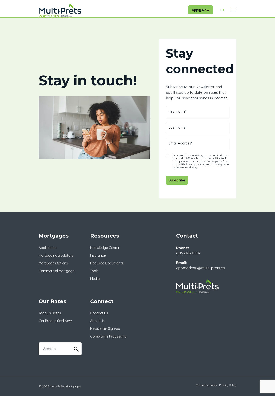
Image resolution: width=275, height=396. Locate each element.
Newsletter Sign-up (105, 328)
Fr (222, 10)
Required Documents (107, 263)
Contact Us (99, 313)
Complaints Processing (108, 336)
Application (48, 247)
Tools (94, 271)
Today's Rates (50, 313)
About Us (97, 320)
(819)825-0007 (188, 252)
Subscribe (177, 180)
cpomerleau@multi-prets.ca (200, 267)
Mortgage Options (53, 263)
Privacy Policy (227, 385)
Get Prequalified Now (55, 320)
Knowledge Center (104, 247)
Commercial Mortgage (56, 271)
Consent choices (206, 385)
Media (95, 278)
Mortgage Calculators (56, 255)
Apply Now (200, 10)
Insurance (98, 255)
